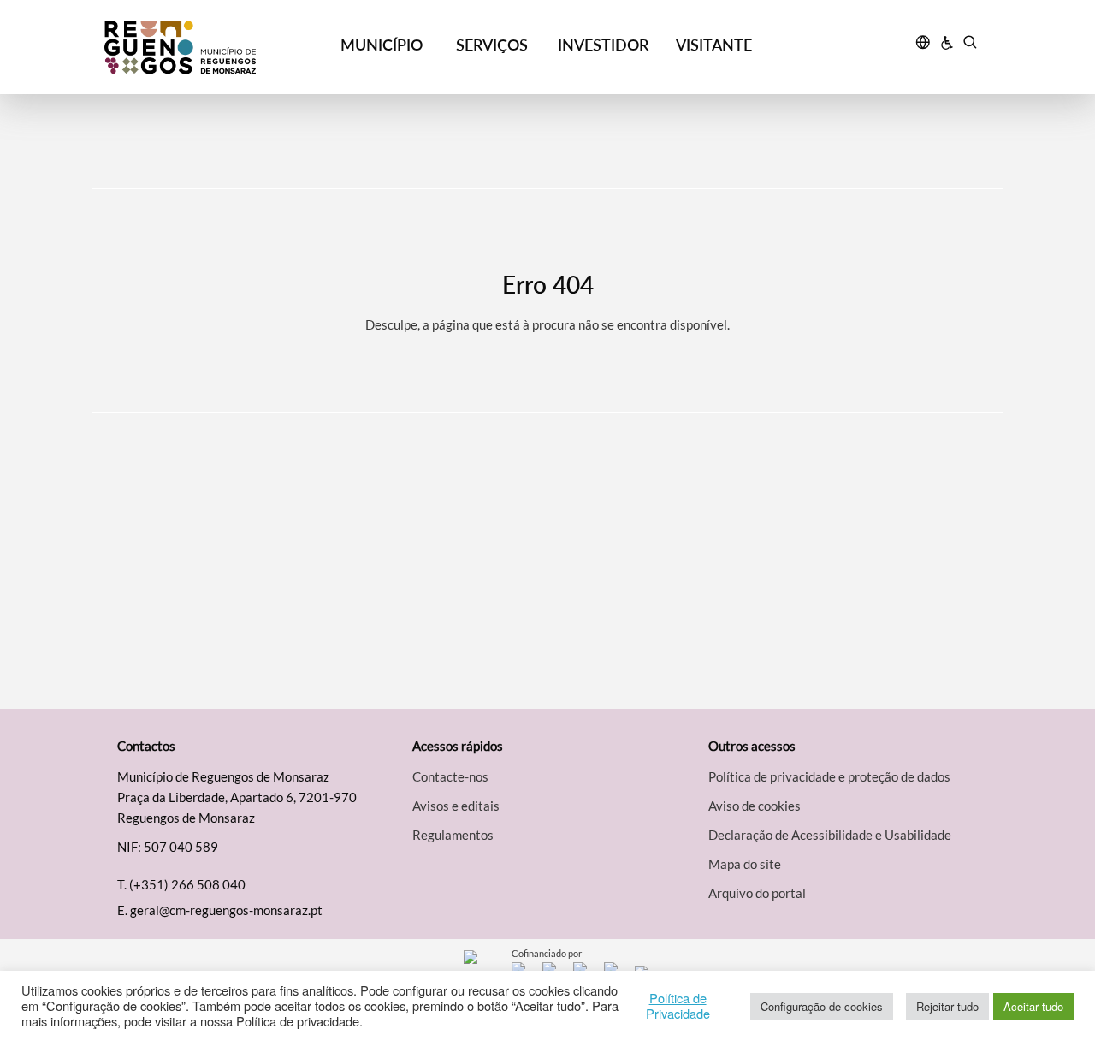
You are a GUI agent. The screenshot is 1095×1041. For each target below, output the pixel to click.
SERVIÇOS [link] (492, 44)
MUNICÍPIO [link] (381, 44)
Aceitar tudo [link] (1033, 1006)
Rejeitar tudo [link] (947, 1006)
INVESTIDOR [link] (603, 44)
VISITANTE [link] (714, 44)
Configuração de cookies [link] (822, 1006)
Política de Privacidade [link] (678, 1005)
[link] (215, 47)
